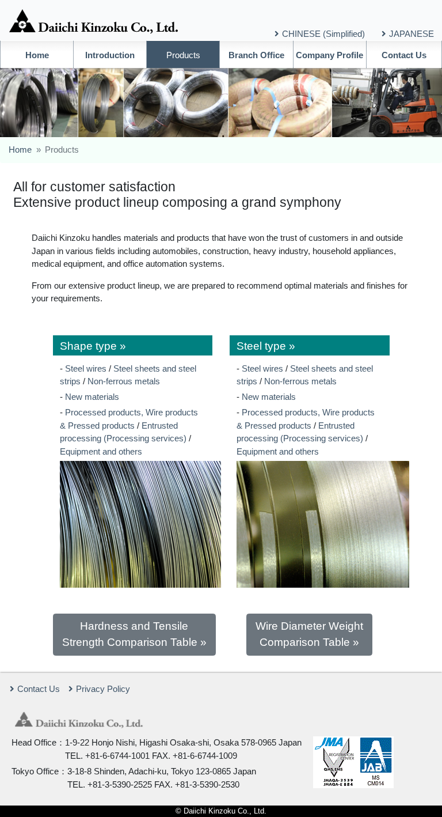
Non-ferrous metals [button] (123, 381)
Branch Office (256, 55)
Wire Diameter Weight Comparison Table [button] (309, 634)
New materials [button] (92, 397)
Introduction (110, 55)
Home (37, 55)
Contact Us (404, 55)
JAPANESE (411, 34)
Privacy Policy (103, 689)
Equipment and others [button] (101, 451)
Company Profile (329, 55)
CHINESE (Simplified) (323, 34)
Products (183, 55)
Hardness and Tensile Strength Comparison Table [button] (129, 634)
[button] (133, 345)
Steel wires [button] (85, 368)
